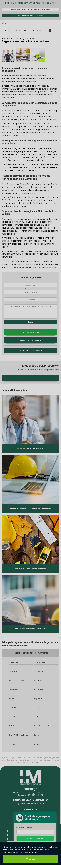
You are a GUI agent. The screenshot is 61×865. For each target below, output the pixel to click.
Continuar (30, 859)
